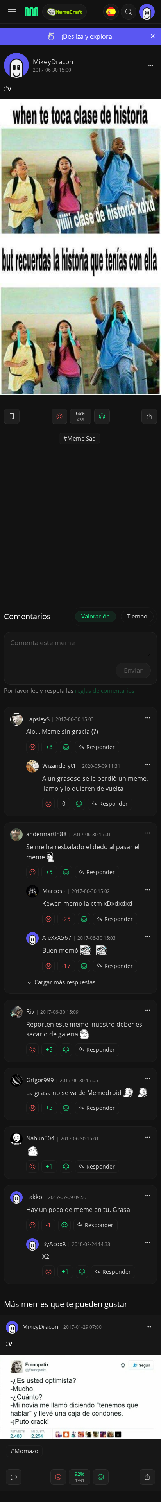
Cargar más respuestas (64, 982)
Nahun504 (40, 1138)
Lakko (34, 1197)
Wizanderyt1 (59, 765)
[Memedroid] (30, 11)
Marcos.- (54, 890)
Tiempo (137, 616)
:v (9, 1343)
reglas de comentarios (104, 690)
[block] (151, 65)
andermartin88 (46, 834)
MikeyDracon (53, 61)
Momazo (26, 1451)
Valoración (95, 616)
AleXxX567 (57, 937)
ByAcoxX (54, 1243)
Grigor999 (40, 1080)
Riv (30, 1011)
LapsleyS (38, 719)
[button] (128, 12)
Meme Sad (81, 438)
